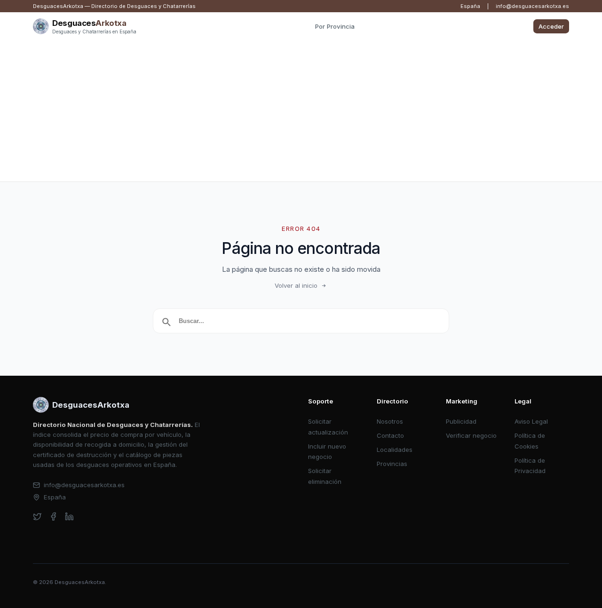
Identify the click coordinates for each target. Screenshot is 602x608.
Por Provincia (335, 26)
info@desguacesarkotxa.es (532, 6)
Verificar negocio (471, 435)
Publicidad (461, 421)
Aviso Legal (531, 421)
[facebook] (53, 516)
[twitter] (37, 516)
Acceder (551, 26)
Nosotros (390, 421)
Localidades (394, 449)
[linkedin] (69, 516)
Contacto (390, 435)
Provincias (392, 463)
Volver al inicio (296, 285)
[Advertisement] (301, 111)
